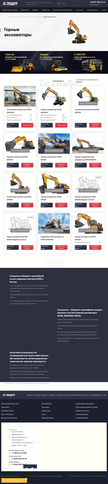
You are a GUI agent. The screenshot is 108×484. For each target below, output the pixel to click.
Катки (44, 414)
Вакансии (46, 10)
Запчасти (25, 10)
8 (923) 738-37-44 (97, 2)
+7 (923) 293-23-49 (19, 459)
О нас (104, 10)
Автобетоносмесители (9, 418)
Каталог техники (10, 10)
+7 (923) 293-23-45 (19, 464)
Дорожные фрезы (82, 418)
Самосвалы (5, 407)
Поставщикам (92, 10)
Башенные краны (47, 418)
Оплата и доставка (64, 395)
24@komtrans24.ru (18, 434)
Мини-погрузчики (7, 414)
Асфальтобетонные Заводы (85, 403)
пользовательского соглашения (52, 476)
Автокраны (45, 407)
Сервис (35, 10)
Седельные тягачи (7, 410)
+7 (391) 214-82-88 (19, 453)
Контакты (79, 10)
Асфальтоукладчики (82, 410)
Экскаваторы (46, 410)
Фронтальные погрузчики (10, 403)
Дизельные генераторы (62, 10)
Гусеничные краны (82, 414)
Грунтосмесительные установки (87, 407)
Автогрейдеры (47, 403)
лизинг (10, 125)
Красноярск (94, 4)
